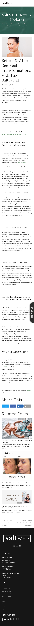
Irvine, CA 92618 (6, 577)
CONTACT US (32, 312)
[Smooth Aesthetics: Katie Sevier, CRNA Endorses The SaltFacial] (17, 496)
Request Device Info (11, 24)
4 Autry (4, 575)
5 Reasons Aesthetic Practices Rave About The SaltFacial (24, 523)
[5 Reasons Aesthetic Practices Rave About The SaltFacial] (17, 428)
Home (3, 24)
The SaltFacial (6, 588)
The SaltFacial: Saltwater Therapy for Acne (15, 483)
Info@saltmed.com (7, 557)
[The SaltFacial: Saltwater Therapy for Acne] (17, 465)
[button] (31, 3)
